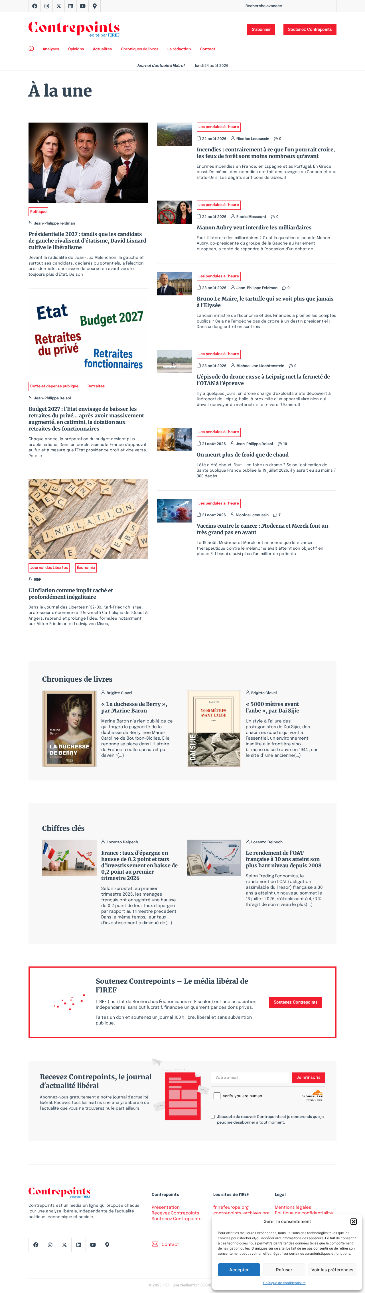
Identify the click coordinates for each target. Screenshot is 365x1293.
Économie (86, 568)
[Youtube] (83, 6)
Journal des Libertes (49, 568)
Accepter (239, 1269)
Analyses (51, 49)
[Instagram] (47, 6)
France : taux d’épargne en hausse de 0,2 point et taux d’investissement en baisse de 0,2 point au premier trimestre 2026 (139, 865)
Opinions (76, 49)
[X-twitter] (59, 6)
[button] (353, 1221)
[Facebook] (35, 6)
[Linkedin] (71, 6)
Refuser (284, 1269)
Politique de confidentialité (284, 1283)
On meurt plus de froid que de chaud (243, 454)
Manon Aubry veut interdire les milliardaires (254, 227)
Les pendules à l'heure (218, 127)
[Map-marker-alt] (95, 6)
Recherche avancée (264, 6)
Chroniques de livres (139, 49)
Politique (38, 212)
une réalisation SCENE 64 (195, 1285)
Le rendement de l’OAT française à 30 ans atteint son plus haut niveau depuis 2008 (283, 859)
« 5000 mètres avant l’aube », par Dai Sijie (272, 707)
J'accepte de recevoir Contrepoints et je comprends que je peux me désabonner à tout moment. (270, 1119)
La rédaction (179, 49)
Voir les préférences (332, 1269)
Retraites (96, 386)
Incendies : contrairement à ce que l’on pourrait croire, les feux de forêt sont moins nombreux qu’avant (266, 152)
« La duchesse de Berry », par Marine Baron (134, 707)
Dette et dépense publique (54, 386)
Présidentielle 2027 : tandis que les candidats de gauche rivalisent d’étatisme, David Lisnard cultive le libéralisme (87, 241)
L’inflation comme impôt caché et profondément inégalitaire (71, 593)
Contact (207, 49)
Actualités (102, 49)
